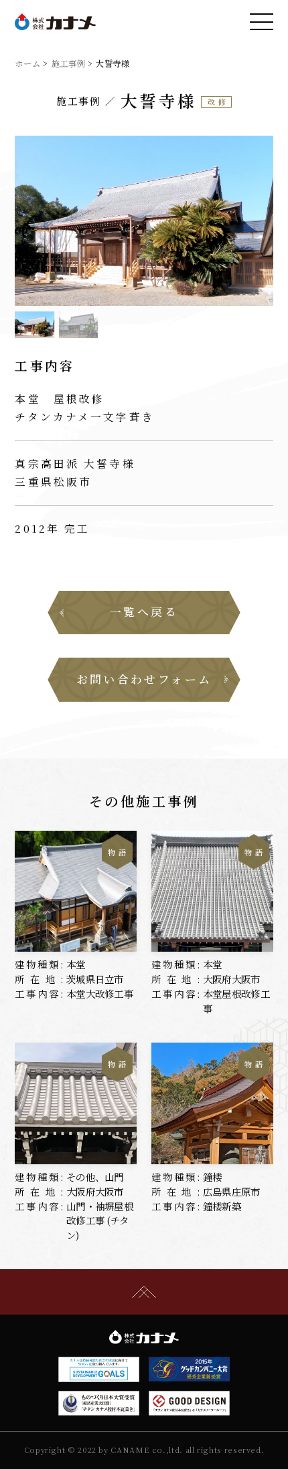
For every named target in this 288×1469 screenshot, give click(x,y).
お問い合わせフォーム (144, 679)
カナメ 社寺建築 (55, 21)
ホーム (27, 63)
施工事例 (68, 63)
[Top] (144, 1291)
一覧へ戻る (144, 612)
